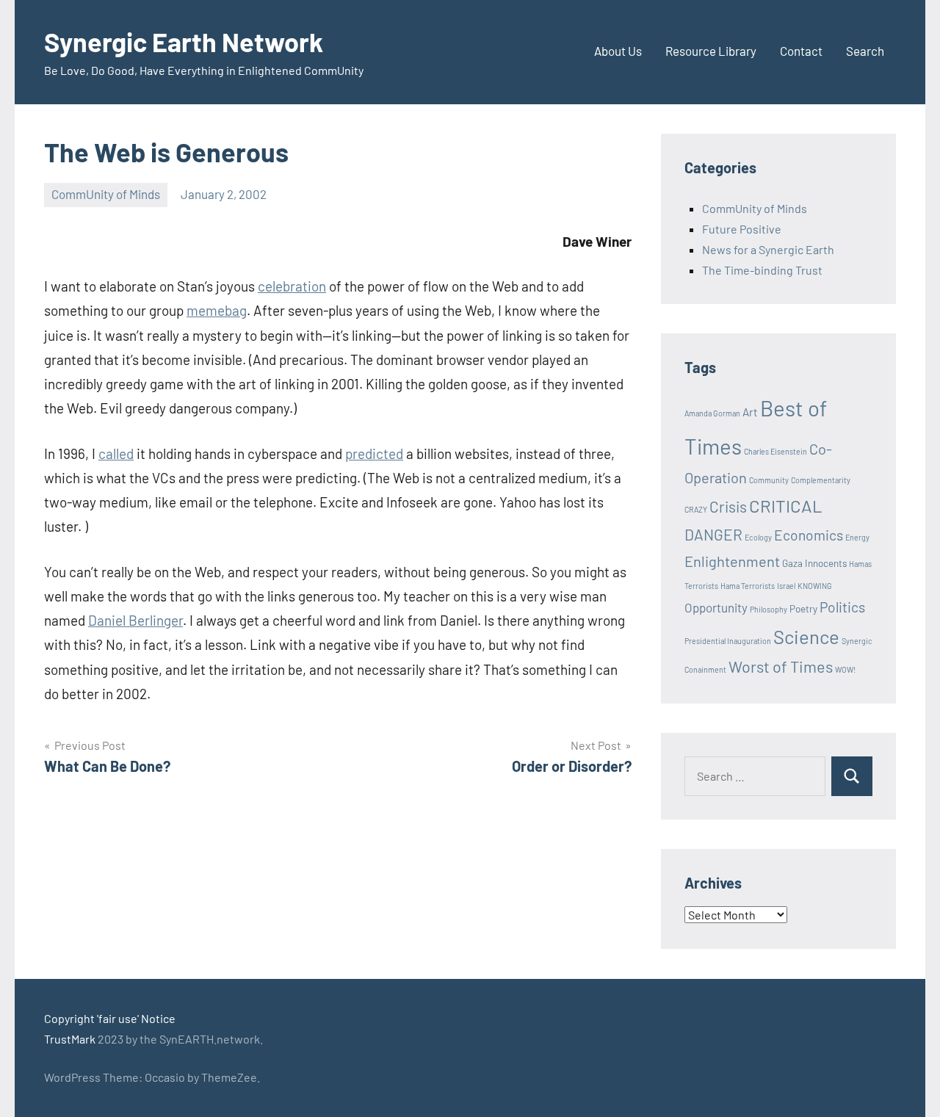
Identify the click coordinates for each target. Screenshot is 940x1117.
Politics (842, 607)
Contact (801, 50)
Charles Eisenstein (775, 451)
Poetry (803, 609)
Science (806, 636)
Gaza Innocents (814, 563)
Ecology (758, 537)
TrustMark (69, 1039)
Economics (808, 535)
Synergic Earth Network (183, 41)
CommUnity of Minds (105, 194)
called (116, 453)
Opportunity (716, 607)
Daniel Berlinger (135, 620)
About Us (618, 50)
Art (750, 412)
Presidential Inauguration (727, 641)
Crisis (728, 506)
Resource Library (710, 50)
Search (865, 50)
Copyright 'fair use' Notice (110, 1018)
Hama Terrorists (747, 585)
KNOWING (815, 585)
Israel (786, 585)
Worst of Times (780, 666)
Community (769, 480)
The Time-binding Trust (762, 270)
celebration (292, 286)
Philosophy (768, 609)
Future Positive (741, 229)
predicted (374, 453)
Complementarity (820, 480)
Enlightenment (732, 561)
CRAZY (695, 509)
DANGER (713, 534)
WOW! (845, 669)
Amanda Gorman (712, 413)
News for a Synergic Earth (768, 249)
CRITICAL (785, 505)
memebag (217, 310)
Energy (857, 537)
